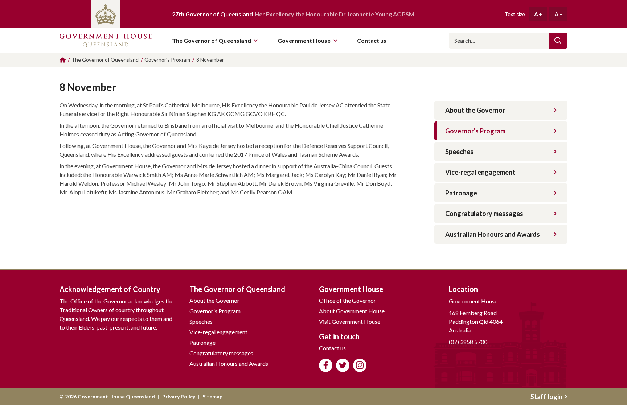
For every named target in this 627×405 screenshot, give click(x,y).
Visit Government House (349, 321)
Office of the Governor (347, 300)
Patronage (461, 193)
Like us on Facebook (325, 365)
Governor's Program (475, 131)
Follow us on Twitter (342, 365)
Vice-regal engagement (480, 172)
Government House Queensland (106, 40)
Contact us (332, 347)
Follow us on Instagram (359, 365)
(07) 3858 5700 (468, 341)
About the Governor (475, 110)
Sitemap (212, 396)
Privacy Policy (178, 396)
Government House (304, 40)
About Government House (352, 310)
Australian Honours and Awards (492, 234)
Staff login (546, 397)
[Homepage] (63, 60)
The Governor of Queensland (211, 40)
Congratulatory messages (484, 214)
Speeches (459, 152)
